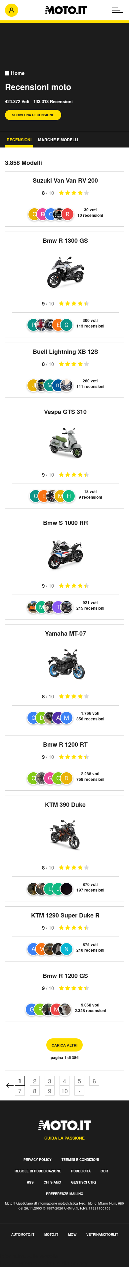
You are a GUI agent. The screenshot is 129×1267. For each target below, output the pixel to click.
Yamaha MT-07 (65, 633)
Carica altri (64, 1045)
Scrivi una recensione (33, 115)
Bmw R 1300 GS (65, 240)
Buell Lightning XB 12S (65, 351)
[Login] (11, 10)
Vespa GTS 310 (65, 411)
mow (72, 1234)
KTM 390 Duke (65, 804)
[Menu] (117, 10)
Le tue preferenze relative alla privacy (44, 1263)
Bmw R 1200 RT (65, 744)
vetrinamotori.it (102, 1234)
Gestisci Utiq (83, 1182)
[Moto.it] (66, 10)
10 (64, 1090)
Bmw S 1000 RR (65, 522)
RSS (30, 1182)
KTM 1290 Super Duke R (65, 915)
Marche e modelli (58, 140)
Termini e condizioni (80, 1159)
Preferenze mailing (64, 1193)
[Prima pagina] (10, 1086)
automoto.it (22, 1234)
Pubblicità (81, 1171)
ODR (104, 1171)
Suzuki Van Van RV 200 (65, 180)
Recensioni (19, 140)
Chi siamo (52, 1182)
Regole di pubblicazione (38, 1171)
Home (17, 73)
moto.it (51, 1234)
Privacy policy (37, 1159)
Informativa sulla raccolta (29, 1255)
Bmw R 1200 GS (65, 975)
